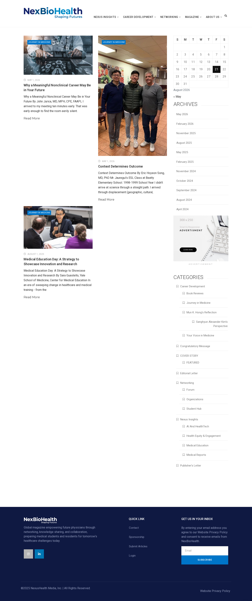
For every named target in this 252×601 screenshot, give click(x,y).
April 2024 (182, 209)
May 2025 (182, 152)
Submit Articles (138, 546)
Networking (187, 383)
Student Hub (194, 408)
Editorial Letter (189, 373)
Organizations (195, 399)
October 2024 (184, 180)
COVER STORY (189, 355)
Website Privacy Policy (215, 591)
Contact (134, 527)
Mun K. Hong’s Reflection (202, 312)
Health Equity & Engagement (204, 436)
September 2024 (186, 190)
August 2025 (184, 142)
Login (132, 555)
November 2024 (186, 171)
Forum (190, 389)
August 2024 (184, 200)
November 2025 (186, 133)
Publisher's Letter (190, 465)
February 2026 (185, 123)
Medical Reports (196, 455)
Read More (32, 118)
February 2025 (185, 161)
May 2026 (182, 114)
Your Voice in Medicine (200, 335)
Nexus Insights (189, 419)
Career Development (192, 286)
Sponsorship (136, 537)
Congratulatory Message (195, 346)
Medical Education (197, 445)
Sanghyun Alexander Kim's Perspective (212, 324)
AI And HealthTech (198, 426)
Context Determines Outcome (120, 166)
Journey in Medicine (39, 42)
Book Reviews (195, 293)
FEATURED (193, 362)
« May (177, 96)
